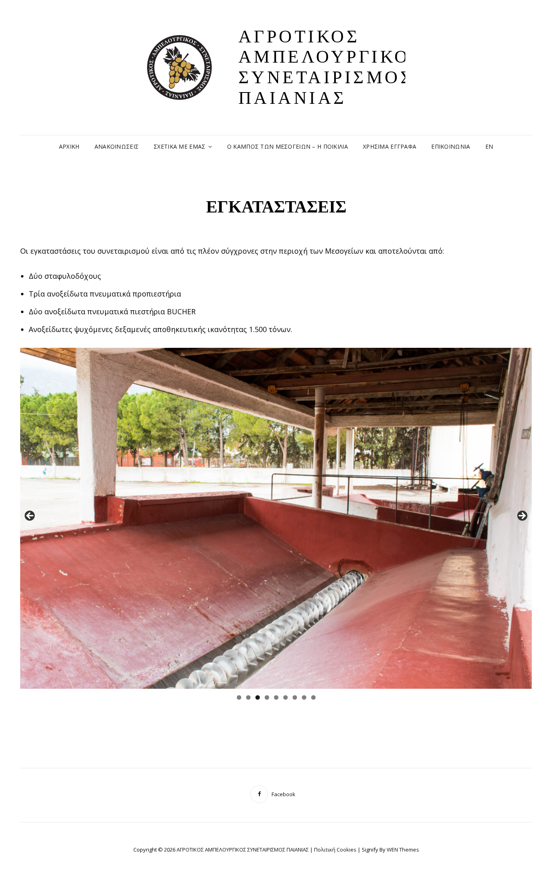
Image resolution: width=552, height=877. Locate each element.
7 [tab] (295, 697)
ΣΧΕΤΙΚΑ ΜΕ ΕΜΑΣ (179, 146)
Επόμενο (522, 516)
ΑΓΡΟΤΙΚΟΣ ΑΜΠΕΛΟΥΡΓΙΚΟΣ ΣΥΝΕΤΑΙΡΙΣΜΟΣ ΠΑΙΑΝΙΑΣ (330, 67)
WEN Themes (403, 849)
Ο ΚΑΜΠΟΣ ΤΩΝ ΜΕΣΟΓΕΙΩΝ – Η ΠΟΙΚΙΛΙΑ (287, 146)
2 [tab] (248, 697)
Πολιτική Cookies (335, 849)
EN (489, 146)
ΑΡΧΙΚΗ (69, 146)
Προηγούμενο (30, 516)
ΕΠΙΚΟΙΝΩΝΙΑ (450, 146)
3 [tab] (257, 697)
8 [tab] (304, 697)
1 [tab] (239, 697)
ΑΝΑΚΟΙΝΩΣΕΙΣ (117, 146)
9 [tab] (313, 697)
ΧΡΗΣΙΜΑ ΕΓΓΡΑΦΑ (389, 146)
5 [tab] (276, 697)
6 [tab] (285, 697)
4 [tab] (267, 697)
